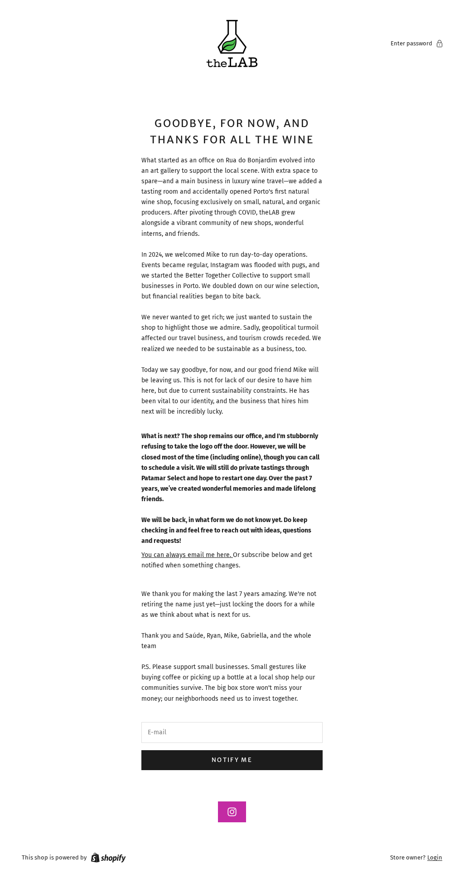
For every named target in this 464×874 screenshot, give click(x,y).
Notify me (232, 760)
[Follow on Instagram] (232, 812)
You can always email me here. (187, 555)
